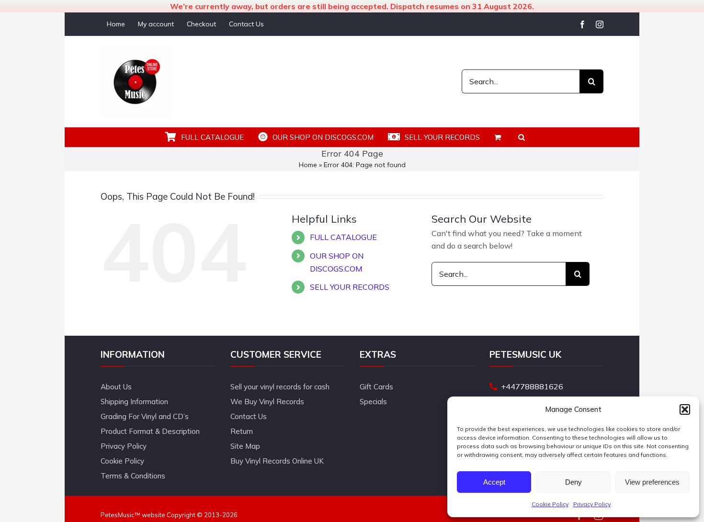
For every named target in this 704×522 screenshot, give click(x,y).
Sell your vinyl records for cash (279, 386)
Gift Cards (376, 386)
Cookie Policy (550, 504)
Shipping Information (134, 401)
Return (241, 431)
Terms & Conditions (133, 475)
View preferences (652, 482)
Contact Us (248, 416)
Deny (573, 482)
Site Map (245, 446)
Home (308, 164)
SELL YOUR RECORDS (349, 287)
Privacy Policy (592, 504)
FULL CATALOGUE (343, 237)
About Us (116, 386)
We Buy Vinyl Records (267, 401)
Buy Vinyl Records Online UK (277, 460)
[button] (685, 409)
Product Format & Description (150, 431)
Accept (494, 482)
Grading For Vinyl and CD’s (145, 416)
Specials (373, 401)
